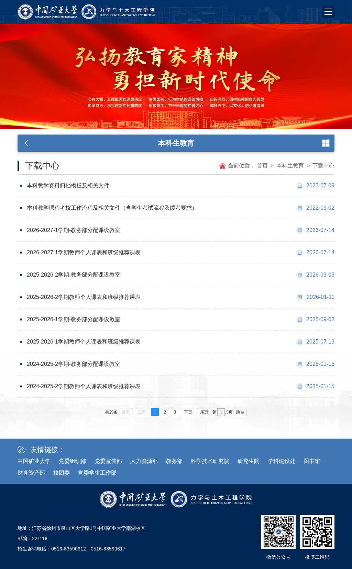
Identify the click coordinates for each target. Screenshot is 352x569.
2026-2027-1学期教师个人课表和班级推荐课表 (84, 252)
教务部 (174, 461)
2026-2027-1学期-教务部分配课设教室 (73, 230)
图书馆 (312, 461)
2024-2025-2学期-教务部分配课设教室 (73, 364)
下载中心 (323, 166)
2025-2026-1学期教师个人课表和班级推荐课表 (84, 342)
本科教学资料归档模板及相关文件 (68, 185)
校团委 (61, 473)
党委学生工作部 (97, 473)
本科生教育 (290, 166)
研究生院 (249, 461)
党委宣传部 (108, 461)
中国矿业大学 (34, 461)
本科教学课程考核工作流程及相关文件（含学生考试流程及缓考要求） (112, 208)
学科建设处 (281, 461)
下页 (188, 412)
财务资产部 (31, 473)
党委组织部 (72, 461)
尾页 (204, 412)
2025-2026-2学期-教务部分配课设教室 (73, 275)
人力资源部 (144, 461)
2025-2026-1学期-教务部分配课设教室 (73, 319)
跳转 (240, 412)
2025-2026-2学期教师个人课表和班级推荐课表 (84, 297)
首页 (262, 166)
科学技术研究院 (210, 461)
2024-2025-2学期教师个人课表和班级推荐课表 (84, 386)
